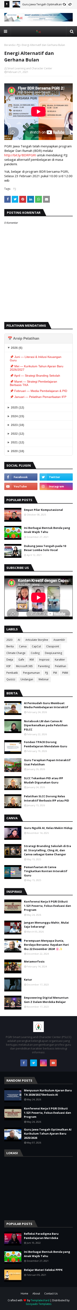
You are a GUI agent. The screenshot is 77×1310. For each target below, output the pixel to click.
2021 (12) (17, 442)
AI (19, 640)
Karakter (60, 659)
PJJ (18, 45)
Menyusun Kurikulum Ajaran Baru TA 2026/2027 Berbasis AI (48, 1092)
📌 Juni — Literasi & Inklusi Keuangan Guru (35, 358)
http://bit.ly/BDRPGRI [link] (20, 155)
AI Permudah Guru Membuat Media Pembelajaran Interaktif (46, 705)
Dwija (9, 659)
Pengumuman (31, 673)
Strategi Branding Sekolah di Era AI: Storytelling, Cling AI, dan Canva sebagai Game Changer (47, 850)
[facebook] (20, 477)
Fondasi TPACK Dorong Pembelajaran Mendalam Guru (45, 744)
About (36, 1293)
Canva (23, 646)
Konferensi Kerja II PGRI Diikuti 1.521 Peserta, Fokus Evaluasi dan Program (47, 906)
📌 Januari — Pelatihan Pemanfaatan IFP (38, 397)
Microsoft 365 (24, 666)
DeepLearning (53, 653)
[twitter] (56, 477)
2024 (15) (17, 416)
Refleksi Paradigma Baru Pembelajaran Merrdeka (41, 1236)
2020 (9, 640)
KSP (8, 666)
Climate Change (15, 653)
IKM (32, 659)
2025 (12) (17, 407)
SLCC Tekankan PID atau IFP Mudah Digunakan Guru (43, 780)
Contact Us (51, 1293)
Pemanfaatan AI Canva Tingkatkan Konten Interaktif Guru (45, 871)
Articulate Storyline (36, 640)
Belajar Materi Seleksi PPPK (43, 1270)
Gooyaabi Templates (38, 1304)
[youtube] (20, 486)
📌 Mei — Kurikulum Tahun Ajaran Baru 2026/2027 (36, 368)
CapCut (36, 646)
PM (55, 673)
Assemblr (59, 640)
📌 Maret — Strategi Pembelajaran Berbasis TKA (33, 383)
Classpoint (52, 646)
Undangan (27, 679)
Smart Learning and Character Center (29, 68)
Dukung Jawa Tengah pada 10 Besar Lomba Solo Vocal (45, 548)
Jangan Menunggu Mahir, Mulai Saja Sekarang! (46, 925)
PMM (65, 673)
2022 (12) (17, 433)
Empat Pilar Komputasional (43, 510)
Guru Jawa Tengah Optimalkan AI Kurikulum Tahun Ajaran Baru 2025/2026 (47, 1134)
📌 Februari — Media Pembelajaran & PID (38, 391)
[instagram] (56, 486)
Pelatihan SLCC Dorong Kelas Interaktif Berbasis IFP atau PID (46, 798)
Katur (28, 979)
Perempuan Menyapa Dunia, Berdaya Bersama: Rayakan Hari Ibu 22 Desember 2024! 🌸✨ (46, 945)
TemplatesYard (40, 1300)
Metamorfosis (34, 961)
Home (24, 1293)
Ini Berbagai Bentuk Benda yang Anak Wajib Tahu (47, 530)
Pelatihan (60, 666)
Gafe (21, 659)
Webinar (43, 679)
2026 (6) (16, 347)
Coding (35, 653)
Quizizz (10, 679)
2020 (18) (17, 451)
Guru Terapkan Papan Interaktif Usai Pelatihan (47, 762)
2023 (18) (17, 425)
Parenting (44, 666)
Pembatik (12, 673)
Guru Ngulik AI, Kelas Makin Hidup (48, 828)
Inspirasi (44, 659)
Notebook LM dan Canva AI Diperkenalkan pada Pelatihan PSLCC (46, 725)
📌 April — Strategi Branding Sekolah (35, 375)
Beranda (9, 45)
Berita (10, 646)
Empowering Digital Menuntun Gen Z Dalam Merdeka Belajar (46, 1000)
